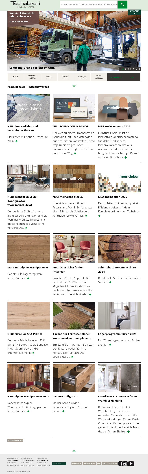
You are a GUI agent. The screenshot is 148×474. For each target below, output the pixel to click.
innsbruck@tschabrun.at (43, 465)
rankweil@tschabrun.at (13, 465)
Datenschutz (89, 463)
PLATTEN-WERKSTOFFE (15, 77)
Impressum (77, 463)
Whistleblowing (110, 463)
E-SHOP (132, 77)
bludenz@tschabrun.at (27, 465)
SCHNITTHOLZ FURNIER (49, 77)
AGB (98, 463)
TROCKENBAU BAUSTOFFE (65, 77)
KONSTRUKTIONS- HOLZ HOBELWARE (32, 77)
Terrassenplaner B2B (116, 77)
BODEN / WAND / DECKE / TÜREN (82, 77)
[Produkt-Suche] (122, 4)
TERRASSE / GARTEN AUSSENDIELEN (99, 77)
